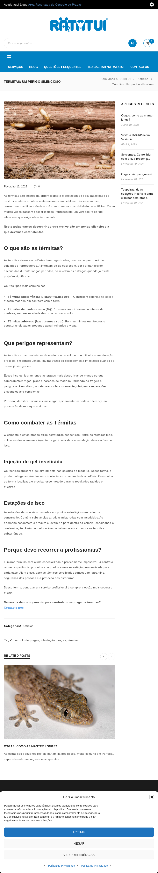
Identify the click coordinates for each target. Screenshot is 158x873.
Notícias (142, 78)
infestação (48, 640)
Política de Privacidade (61, 865)
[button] (152, 797)
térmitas (73, 640)
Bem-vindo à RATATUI (116, 78)
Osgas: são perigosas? (136, 174)
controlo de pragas (26, 640)
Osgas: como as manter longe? (30, 746)
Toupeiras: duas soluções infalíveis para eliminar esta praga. (137, 193)
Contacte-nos (14, 607)
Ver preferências (79, 855)
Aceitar (79, 832)
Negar (79, 843)
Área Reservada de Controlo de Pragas (54, 4)
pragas (61, 640)
